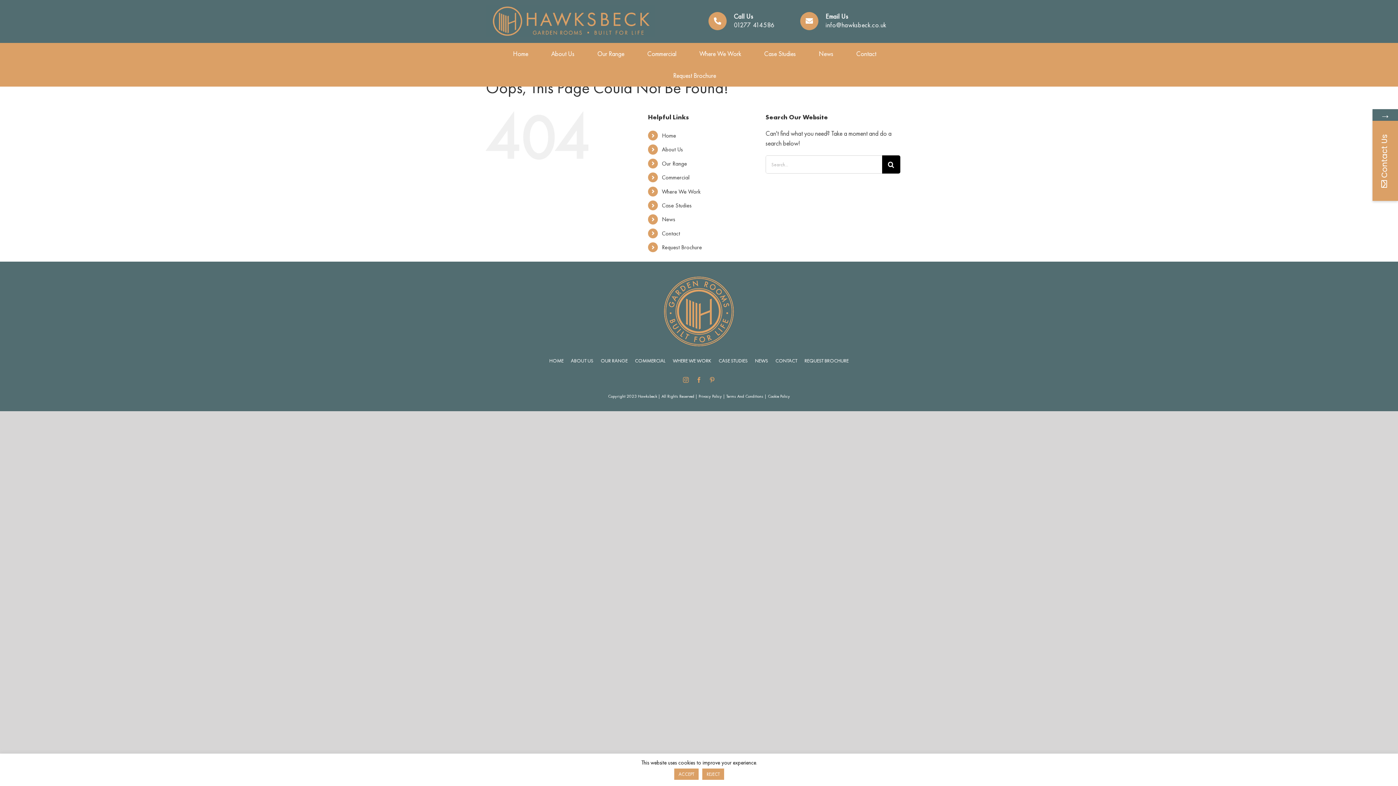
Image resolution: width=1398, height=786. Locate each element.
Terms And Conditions (744, 396)
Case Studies (677, 205)
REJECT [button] (713, 774)
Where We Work (681, 191)
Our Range (674, 163)
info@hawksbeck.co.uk (856, 25)
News (668, 219)
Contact (671, 233)
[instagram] (686, 380)
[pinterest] (712, 380)
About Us (672, 149)
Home (669, 135)
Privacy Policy (710, 396)
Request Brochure (682, 247)
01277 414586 (754, 25)
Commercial (676, 177)
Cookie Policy (779, 396)
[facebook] (699, 380)
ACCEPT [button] (686, 774)
